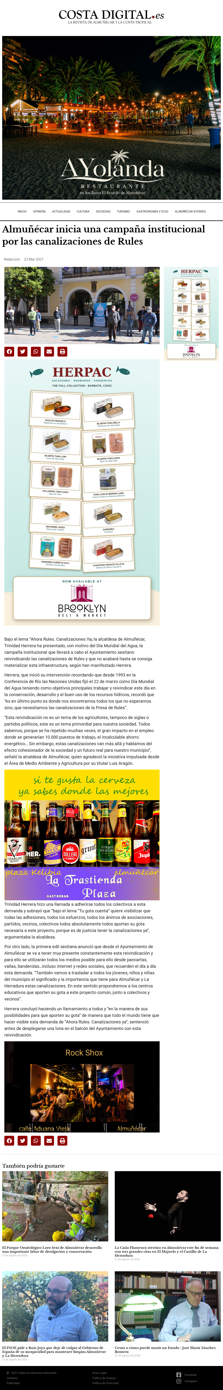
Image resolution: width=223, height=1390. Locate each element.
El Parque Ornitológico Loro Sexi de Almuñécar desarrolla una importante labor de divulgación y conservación (52, 1250)
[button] (9, 352)
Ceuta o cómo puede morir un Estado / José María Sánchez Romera (165, 1350)
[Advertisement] (193, 394)
